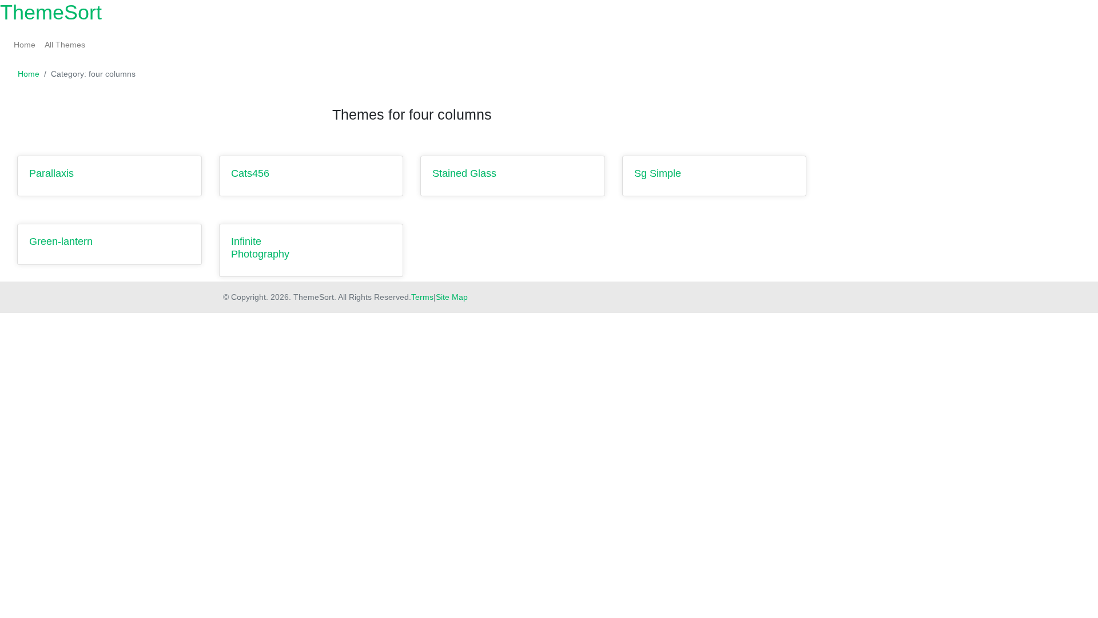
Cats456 (250, 173)
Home (24, 44)
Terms (422, 297)
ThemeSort (51, 12)
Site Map (452, 297)
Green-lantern (61, 241)
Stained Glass (464, 173)
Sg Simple (657, 173)
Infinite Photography (260, 248)
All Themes (65, 44)
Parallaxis (51, 173)
